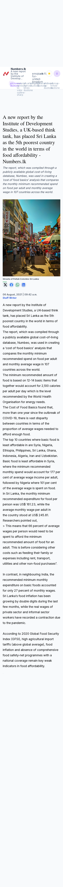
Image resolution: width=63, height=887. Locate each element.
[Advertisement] (31, 33)
